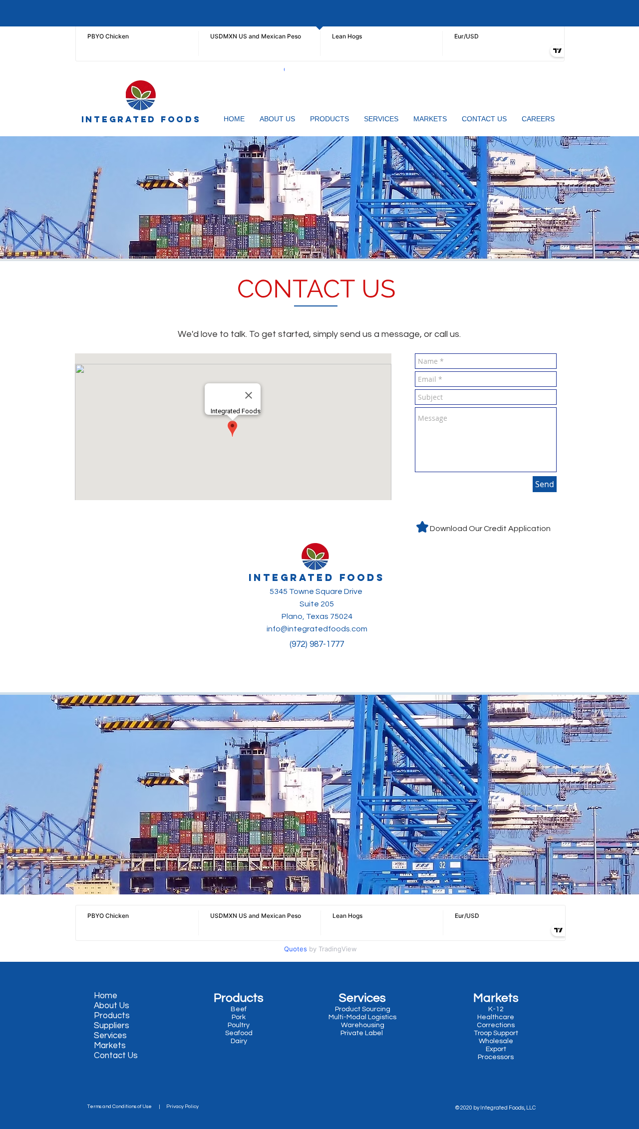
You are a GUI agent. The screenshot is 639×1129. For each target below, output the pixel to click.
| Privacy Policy (177, 1106)
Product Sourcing (362, 1009)
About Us (111, 1005)
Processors (496, 1057)
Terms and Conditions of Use (121, 1106)
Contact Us (116, 1055)
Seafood (239, 1033)
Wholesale (496, 1041)
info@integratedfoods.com (317, 629)
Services (110, 1035)
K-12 (496, 1009)
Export (496, 1049)
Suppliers (111, 1025)
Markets (110, 1045)
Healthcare (495, 1017)
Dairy (238, 1041)
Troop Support (496, 1033)
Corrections (496, 1025)
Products (112, 1015)
